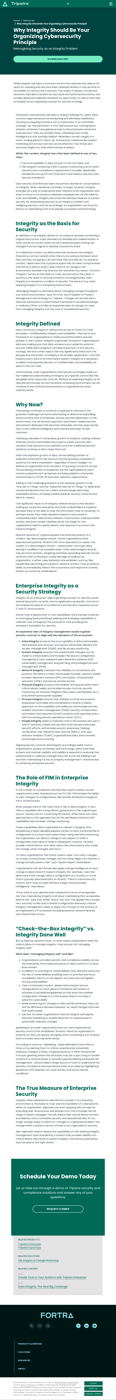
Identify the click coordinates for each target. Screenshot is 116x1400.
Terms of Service (27, 1385)
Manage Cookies (93, 1394)
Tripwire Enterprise (29, 1244)
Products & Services (30, 1343)
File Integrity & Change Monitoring (38, 1260)
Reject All (93, 1388)
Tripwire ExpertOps (29, 1247)
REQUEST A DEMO (58, 1209)
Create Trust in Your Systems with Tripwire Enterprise (52, 1277)
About (22, 1368)
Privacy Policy (60, 1382)
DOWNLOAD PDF (58, 59)
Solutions (24, 1352)
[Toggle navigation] (111, 4)
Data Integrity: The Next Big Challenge (43, 1286)
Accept (93, 1383)
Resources (28, 20)
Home (16, 20)
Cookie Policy (72, 1382)
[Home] (15, 3)
